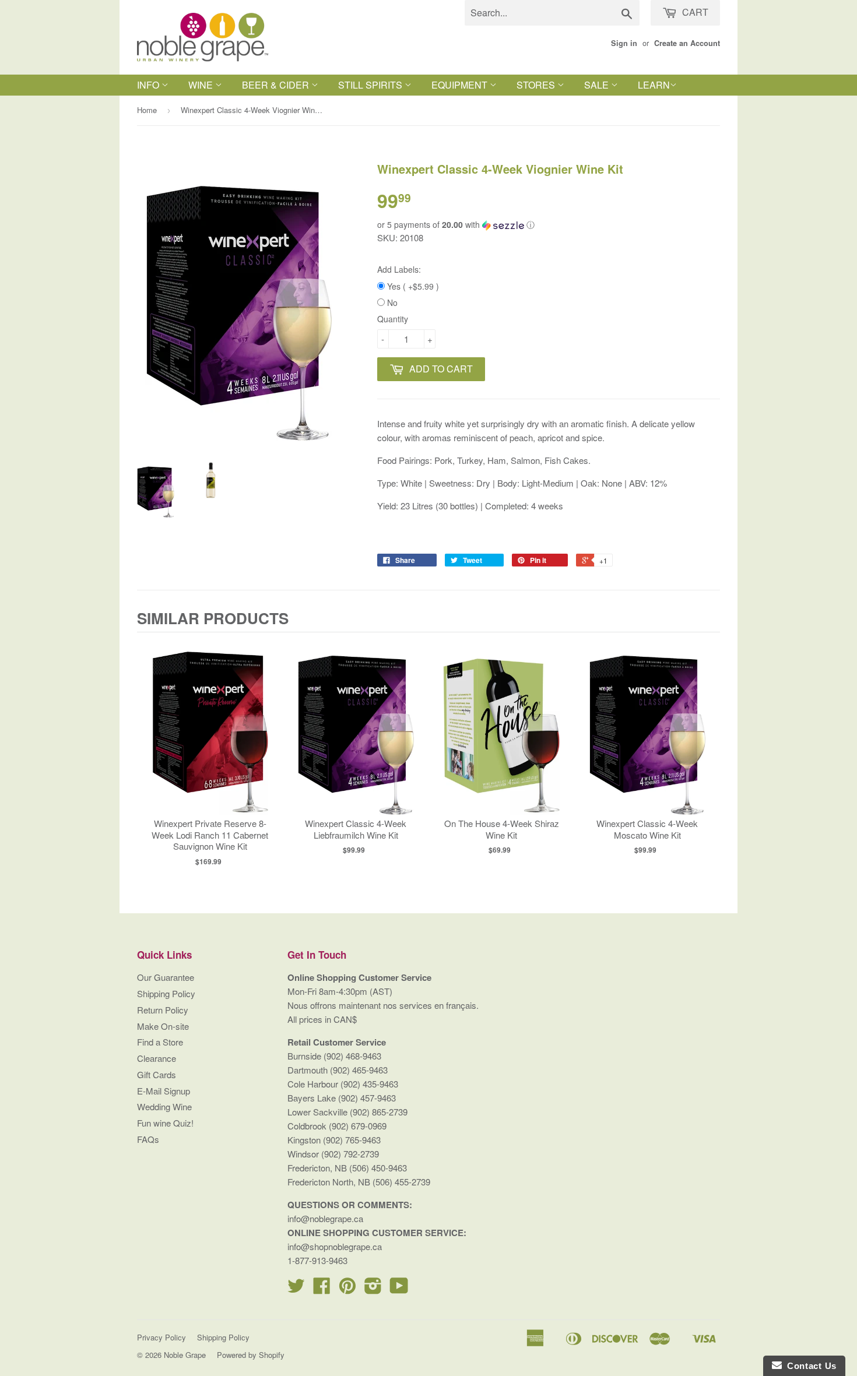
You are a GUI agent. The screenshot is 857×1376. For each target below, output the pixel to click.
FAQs (148, 1139)
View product (210, 739)
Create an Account (687, 43)
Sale (597, 85)
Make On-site (163, 1026)
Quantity (392, 319)
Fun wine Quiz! (165, 1123)
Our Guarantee (165, 977)
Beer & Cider (276, 85)
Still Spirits (371, 85)
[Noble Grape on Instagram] (373, 1289)
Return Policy (162, 1010)
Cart (694, 12)
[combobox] (552, 13)
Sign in (624, 43)
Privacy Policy (161, 1337)
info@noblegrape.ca (325, 1218)
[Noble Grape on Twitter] (296, 1289)
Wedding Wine (164, 1106)
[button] (548, 225)
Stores (537, 85)
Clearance (156, 1058)
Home (147, 109)
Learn (654, 85)
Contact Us (809, 1366)
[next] (708, 753)
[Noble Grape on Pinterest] (347, 1289)
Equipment (460, 85)
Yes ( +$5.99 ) (412, 286)
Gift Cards (156, 1074)
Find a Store (160, 1042)
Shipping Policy (166, 993)
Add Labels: (399, 269)
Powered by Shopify (251, 1354)
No (391, 302)
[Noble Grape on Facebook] (322, 1289)
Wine (201, 85)
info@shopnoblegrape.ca (334, 1246)
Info (149, 85)
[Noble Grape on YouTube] (399, 1289)
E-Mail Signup (163, 1091)
